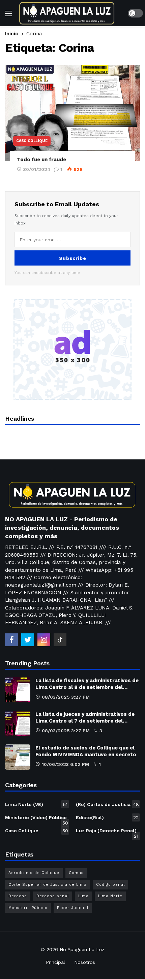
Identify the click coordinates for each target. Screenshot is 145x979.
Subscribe (72, 258)
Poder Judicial (72, 908)
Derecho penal (52, 896)
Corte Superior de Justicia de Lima (47, 884)
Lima (83, 896)
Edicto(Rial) (107, 817)
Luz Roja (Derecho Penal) (107, 832)
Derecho (17, 896)
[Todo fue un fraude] (72, 113)
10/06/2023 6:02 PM (65, 764)
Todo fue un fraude (41, 159)
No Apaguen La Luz (82, 949)
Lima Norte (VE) (36, 804)
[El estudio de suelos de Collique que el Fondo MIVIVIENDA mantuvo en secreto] (17, 757)
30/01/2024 (37, 169)
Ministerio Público (28, 908)
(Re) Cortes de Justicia (107, 804)
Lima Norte (110, 896)
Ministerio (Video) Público (36, 819)
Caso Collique (31, 141)
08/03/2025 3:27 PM (66, 697)
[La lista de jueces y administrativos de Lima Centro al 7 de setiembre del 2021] (17, 723)
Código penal (110, 884)
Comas (76, 873)
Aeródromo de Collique (33, 873)
